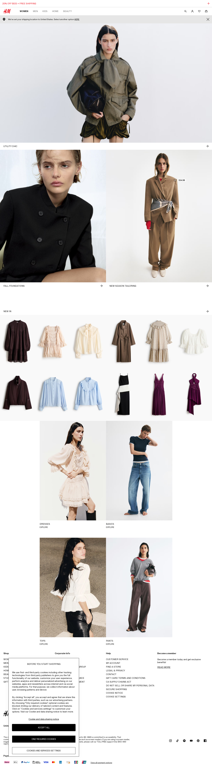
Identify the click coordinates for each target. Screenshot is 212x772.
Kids (44, 11)
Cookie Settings (116, 696)
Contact (111, 674)
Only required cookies (44, 739)
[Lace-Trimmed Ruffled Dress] (53, 341)
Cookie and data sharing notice (44, 719)
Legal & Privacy (115, 670)
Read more (163, 667)
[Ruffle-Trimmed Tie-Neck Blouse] (88, 341)
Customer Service (117, 659)
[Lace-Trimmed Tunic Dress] (17, 341)
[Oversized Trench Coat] (123, 341)
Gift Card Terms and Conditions (125, 678)
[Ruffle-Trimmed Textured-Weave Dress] (159, 341)
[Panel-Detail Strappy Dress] (123, 394)
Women (24, 11)
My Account (113, 663)
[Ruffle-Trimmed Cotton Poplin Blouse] (88, 394)
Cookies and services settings (44, 750)
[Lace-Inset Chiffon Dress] (159, 394)
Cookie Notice (114, 693)
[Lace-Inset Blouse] (53, 394)
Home (55, 11)
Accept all (44, 727)
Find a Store (113, 667)
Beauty (67, 11)
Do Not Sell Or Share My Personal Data (130, 685)
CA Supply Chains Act (118, 682)
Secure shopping (116, 689)
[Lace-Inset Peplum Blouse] (194, 341)
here (76, 19)
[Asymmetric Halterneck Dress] (194, 394)
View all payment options (101, 763)
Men (35, 11)
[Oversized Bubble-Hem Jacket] (17, 394)
